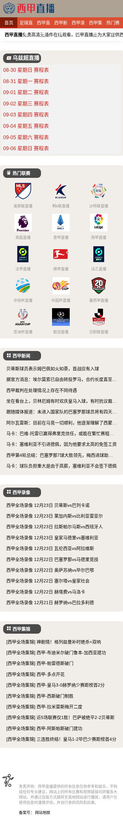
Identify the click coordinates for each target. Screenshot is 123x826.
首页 (8, 22)
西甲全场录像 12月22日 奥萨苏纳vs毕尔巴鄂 (50, 570)
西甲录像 (78, 24)
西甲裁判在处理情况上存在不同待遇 (41, 390)
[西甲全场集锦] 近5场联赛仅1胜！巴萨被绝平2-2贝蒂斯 (60, 717)
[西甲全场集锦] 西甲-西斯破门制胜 (39, 696)
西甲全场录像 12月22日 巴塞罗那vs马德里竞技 (52, 559)
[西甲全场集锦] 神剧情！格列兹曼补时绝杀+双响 (53, 641)
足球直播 (26, 24)
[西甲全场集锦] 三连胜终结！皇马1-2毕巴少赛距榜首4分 (61, 739)
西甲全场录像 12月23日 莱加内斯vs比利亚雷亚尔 (54, 515)
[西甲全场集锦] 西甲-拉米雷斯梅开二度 (44, 706)
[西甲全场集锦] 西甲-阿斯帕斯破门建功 (44, 728)
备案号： (26, 813)
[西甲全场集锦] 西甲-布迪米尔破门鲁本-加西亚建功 (56, 652)
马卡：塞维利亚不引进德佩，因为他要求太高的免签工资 (61, 444)
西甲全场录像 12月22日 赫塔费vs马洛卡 (45, 591)
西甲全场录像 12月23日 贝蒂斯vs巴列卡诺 (48, 505)
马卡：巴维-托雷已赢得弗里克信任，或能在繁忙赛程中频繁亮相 (60, 434)
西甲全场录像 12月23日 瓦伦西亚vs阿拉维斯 (50, 548)
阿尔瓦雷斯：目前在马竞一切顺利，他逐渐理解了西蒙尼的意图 (61, 423)
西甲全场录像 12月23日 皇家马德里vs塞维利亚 (52, 537)
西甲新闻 (60, 24)
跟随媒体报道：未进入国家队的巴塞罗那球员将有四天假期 (61, 412)
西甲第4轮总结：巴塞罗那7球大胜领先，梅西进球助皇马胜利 (59, 456)
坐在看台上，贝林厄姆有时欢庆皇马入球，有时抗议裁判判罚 (61, 402)
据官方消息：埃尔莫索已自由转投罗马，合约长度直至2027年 (60, 380)
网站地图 (42, 813)
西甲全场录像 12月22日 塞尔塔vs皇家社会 (48, 580)
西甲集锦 (95, 24)
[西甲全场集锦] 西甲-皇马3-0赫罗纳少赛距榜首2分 (55, 684)
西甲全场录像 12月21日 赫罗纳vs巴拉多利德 (50, 602)
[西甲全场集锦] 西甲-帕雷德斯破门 (39, 663)
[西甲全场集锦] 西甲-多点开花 (35, 674)
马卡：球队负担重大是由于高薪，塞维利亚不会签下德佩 (61, 465)
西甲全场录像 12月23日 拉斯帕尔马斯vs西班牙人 (54, 526)
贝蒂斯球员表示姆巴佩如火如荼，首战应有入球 (52, 368)
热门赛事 (113, 24)
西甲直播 (43, 24)
